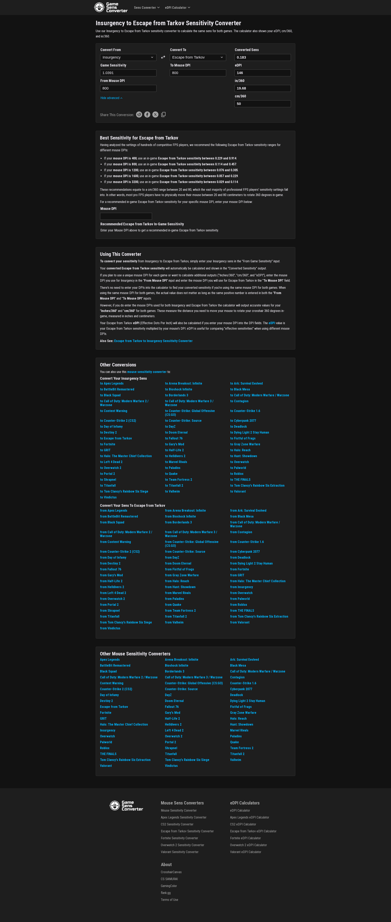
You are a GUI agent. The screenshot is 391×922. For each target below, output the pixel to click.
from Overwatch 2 (112, 599)
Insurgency (107, 730)
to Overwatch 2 (110, 468)
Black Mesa (238, 665)
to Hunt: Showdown (243, 456)
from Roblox (238, 605)
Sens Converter (145, 8)
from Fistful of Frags (179, 569)
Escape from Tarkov (114, 707)
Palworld (106, 742)
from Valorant (239, 622)
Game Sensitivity (113, 65)
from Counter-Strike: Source (185, 552)
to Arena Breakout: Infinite (183, 383)
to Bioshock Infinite (178, 389)
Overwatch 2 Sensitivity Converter (182, 845)
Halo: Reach (238, 718)
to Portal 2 (107, 474)
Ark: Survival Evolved (244, 660)
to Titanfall (108, 485)
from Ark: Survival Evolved (248, 510)
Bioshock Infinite (176, 665)
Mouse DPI (108, 208)
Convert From (110, 50)
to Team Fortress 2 (178, 480)
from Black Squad (112, 522)
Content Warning (111, 683)
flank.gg (166, 893)
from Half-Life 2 (111, 581)
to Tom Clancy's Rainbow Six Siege (124, 491)
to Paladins (172, 468)
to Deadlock (238, 426)
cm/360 (240, 96)
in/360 (239, 80)
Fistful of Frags (241, 707)
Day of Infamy (109, 695)
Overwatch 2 (173, 736)
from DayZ (172, 557)
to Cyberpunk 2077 (243, 421)
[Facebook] (147, 116)
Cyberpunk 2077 (241, 689)
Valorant (106, 766)
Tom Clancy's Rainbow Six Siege (187, 760)
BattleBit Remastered (115, 665)
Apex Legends (110, 660)
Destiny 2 (106, 701)
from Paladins (174, 599)
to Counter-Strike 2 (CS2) (118, 421)
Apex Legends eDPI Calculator (249, 817)
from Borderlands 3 (178, 522)
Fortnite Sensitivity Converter (179, 838)
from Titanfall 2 (176, 616)
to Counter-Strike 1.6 (245, 411)
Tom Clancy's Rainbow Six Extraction (125, 760)
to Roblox (236, 474)
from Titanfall (109, 616)
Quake (234, 742)
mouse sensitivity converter (147, 372)
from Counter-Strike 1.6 (247, 542)
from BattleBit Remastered (119, 516)
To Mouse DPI (180, 65)
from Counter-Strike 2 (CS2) (120, 552)
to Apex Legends (112, 383)
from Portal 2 (109, 605)
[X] (155, 116)
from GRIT (237, 575)
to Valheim (172, 491)
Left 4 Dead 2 (174, 730)
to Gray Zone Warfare (245, 444)
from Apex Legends (113, 510)
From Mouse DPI (112, 80)
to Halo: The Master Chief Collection (126, 456)
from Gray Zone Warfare (182, 575)
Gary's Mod (172, 713)
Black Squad (108, 671)
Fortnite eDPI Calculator (245, 838)
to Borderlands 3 (176, 395)
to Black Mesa (240, 389)
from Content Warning (115, 542)
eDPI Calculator (176, 8)
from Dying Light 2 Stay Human (251, 563)
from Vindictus (110, 628)
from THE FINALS (242, 610)
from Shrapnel (110, 610)
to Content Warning (113, 411)
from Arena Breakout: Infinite (185, 510)
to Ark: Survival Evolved (246, 383)
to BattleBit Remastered (117, 389)
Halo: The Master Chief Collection (124, 724)
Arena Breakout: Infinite (181, 660)
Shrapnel (171, 748)
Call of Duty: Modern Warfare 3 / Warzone (194, 677)
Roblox (104, 748)
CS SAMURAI (169, 879)
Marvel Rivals (239, 730)
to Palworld (238, 468)
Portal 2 (170, 742)
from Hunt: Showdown (180, 587)
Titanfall (171, 754)
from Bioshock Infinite (180, 516)
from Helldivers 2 (112, 587)
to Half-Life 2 (174, 450)
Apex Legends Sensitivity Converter (183, 817)
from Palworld (240, 599)
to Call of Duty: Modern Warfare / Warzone (259, 395)
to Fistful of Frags (243, 438)
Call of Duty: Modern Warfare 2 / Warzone (129, 677)
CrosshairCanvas (171, 872)
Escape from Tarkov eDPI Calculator (253, 831)
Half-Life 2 (172, 718)
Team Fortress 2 (241, 748)
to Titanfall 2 (174, 485)
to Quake (171, 474)
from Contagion (241, 532)
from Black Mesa (242, 516)
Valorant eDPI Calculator (245, 852)
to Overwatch (239, 462)
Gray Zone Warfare (243, 713)
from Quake (173, 605)
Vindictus (171, 766)
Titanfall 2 (237, 754)
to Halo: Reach (240, 450)
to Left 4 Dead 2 (111, 462)
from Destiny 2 (110, 563)
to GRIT (105, 450)
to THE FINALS (240, 480)
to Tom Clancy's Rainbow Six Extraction (257, 485)
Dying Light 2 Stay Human (247, 701)
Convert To (178, 50)
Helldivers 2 (173, 724)
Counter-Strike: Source (181, 689)
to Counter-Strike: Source (183, 421)
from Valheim (174, 622)
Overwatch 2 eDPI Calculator (248, 845)
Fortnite (105, 713)
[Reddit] (139, 116)
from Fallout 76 (110, 569)
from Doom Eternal (178, 563)
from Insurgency (241, 587)
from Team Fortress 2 (180, 610)
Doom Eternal (174, 701)
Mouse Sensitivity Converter (179, 810)
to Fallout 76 (173, 438)
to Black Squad (110, 395)
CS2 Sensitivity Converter (177, 824)
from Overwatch (241, 593)
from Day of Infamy (113, 557)
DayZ (168, 695)
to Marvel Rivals (176, 462)
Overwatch (107, 736)
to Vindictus (108, 497)
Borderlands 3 (174, 671)
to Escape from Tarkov (116, 438)
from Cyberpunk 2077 (245, 552)
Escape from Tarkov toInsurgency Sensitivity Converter (153, 341)
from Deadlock (240, 557)
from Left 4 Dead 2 (113, 593)
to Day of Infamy (111, 426)
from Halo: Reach (177, 581)
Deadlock (236, 695)
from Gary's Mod (111, 575)
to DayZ (170, 426)
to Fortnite (107, 444)
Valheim (235, 760)
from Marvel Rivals (178, 593)
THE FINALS (108, 754)
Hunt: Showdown (241, 724)
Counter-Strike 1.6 (243, 683)
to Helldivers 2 (175, 456)
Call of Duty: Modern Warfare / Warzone (257, 671)
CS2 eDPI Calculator (243, 824)
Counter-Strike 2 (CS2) (116, 689)
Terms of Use (169, 900)
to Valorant (238, 491)
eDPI (238, 65)
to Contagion (239, 401)
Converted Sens (247, 50)
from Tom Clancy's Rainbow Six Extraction (259, 616)
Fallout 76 (172, 707)
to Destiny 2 (108, 432)
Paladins (236, 736)
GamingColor (169, 886)
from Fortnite (239, 569)
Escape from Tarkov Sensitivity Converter (187, 831)
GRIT (103, 718)
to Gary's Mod (174, 444)
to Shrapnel (108, 480)
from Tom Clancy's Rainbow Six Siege (126, 622)
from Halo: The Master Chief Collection (258, 581)
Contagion (237, 677)
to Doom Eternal (176, 432)
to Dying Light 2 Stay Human (249, 432)
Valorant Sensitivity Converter (180, 852)
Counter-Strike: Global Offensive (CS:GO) (194, 683)
